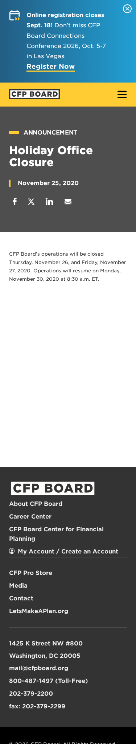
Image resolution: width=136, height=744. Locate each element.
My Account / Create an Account (68, 551)
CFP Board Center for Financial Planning (56, 534)
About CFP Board (35, 503)
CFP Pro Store (30, 572)
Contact (21, 598)
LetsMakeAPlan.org (38, 611)
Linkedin (49, 201)
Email (67, 201)
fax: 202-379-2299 (37, 706)
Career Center (30, 516)
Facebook (15, 201)
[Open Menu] (122, 95)
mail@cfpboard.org (38, 668)
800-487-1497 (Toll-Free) (48, 680)
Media (18, 585)
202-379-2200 (31, 693)
